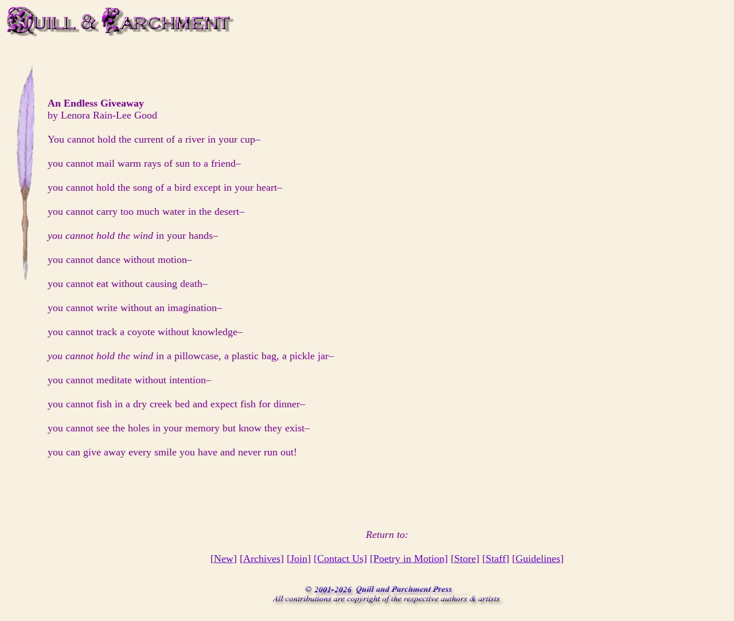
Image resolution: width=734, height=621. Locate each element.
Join (298, 558)
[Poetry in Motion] (409, 558)
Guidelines (538, 558)
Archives (261, 558)
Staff (496, 558)
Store (465, 558)
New (223, 558)
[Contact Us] (340, 558)
